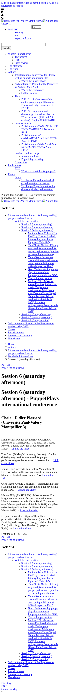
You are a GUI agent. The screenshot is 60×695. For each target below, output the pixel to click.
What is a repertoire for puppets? (38, 171)
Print (4, 367)
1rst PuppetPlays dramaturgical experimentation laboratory (37, 182)
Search (6, 48)
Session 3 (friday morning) (35, 320)
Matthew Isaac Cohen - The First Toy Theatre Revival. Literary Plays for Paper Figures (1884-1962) (42, 238)
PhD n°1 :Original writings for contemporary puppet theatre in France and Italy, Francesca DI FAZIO (37, 103)
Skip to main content (12, 2)
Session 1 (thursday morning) (36, 224)
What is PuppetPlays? (19, 53)
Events (11, 174)
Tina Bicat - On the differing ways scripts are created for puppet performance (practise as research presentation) (43, 250)
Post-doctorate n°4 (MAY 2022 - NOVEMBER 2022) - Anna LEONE (38, 147)
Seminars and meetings (27, 153)
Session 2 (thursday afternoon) (37, 227)
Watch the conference (32, 90)
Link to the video (21, 448)
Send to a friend (15, 367)
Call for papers (29, 93)
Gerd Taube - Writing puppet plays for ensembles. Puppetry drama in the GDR (43, 272)
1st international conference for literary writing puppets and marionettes (35, 76)
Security (19, 32)
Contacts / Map (9, 689)
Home (11, 344)
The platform (15, 66)
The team (13, 69)
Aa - (9, 364)
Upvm (4, 23)
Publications (14, 165)
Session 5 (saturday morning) (36, 317)
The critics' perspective (40, 278)
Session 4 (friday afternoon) (35, 314)
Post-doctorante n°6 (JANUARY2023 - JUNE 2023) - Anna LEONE (39, 138)
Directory (6, 683)
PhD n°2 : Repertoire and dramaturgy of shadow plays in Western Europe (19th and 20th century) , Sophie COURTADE (38, 115)
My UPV (13, 29)
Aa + (4, 364)
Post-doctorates (23, 123)
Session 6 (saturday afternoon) (37, 230)
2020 (17, 168)
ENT (17, 35)
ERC (17, 59)
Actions (12, 72)
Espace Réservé (23, 38)
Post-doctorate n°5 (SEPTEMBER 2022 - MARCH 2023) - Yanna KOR (39, 129)
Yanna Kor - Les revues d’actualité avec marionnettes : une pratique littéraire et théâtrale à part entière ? (43, 262)
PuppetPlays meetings (32, 159)
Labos (18, 177)
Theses (18, 96)
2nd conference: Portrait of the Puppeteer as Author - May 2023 (36, 85)
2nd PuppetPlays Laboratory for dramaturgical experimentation (38, 188)
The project (21, 56)
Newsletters (21, 162)
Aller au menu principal (36, 2)
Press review (21, 62)
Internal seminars (30, 156)
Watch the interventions (33, 81)
